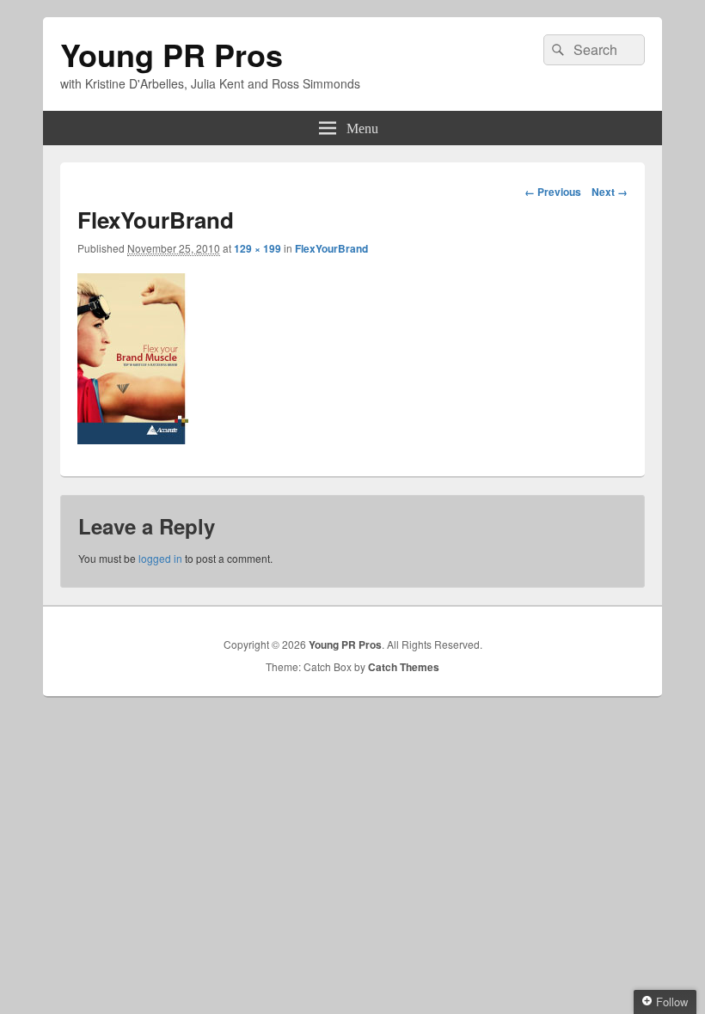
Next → (610, 191)
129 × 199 (257, 248)
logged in (160, 558)
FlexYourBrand (331, 248)
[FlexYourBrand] (132, 439)
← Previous (552, 191)
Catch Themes (403, 667)
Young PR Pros (171, 54)
